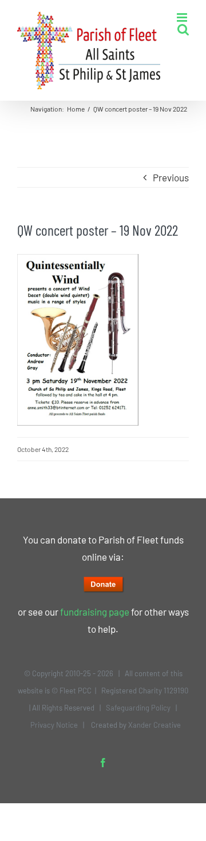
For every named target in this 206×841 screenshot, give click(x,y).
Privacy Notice (54, 724)
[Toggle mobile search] (183, 29)
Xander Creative (154, 724)
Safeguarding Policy (138, 707)
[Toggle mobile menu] (183, 17)
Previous (171, 177)
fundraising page (94, 611)
